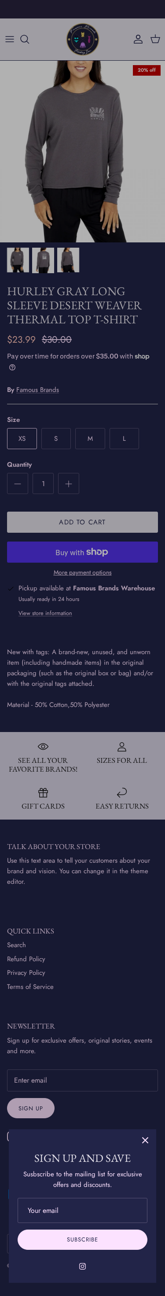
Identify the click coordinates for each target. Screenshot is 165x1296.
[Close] (145, 1140)
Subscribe (82, 1239)
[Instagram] (82, 1266)
